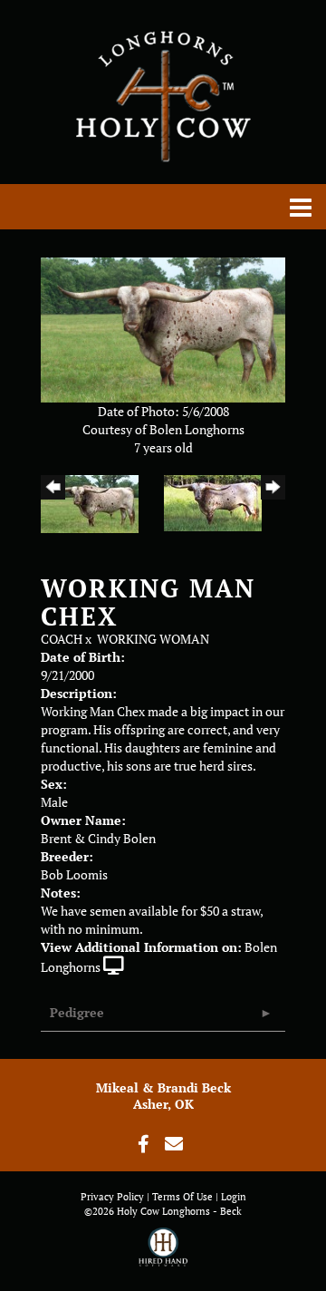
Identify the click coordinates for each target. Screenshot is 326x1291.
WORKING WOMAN (153, 638)
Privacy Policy (112, 1196)
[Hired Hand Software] (163, 1255)
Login (233, 1196)
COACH (61, 638)
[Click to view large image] (163, 327)
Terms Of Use (182, 1196)
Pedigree (77, 1012)
